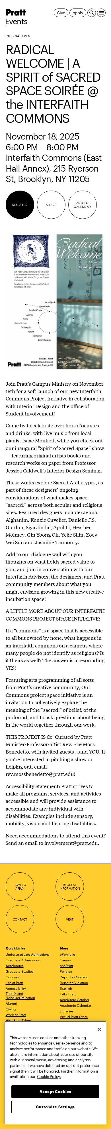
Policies (66, 971)
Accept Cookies (55, 1091)
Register (20, 204)
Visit (69, 919)
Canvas (65, 960)
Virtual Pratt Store (74, 1017)
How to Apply (19, 886)
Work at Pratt (16, 1015)
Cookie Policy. (49, 1076)
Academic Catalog (74, 1000)
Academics (15, 966)
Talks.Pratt (68, 994)
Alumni (11, 1003)
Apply (78, 12)
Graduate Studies (20, 971)
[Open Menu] (101, 13)
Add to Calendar (82, 204)
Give (61, 12)
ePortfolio (67, 954)
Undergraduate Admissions (28, 954)
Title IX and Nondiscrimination (20, 995)
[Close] (99, 1029)
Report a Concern (74, 977)
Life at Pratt (14, 983)
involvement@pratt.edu (71, 842)
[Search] (91, 13)
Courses (12, 977)
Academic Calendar (75, 1005)
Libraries (67, 1011)
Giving (11, 1009)
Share (51, 204)
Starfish (66, 988)
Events (16, 21)
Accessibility (16, 988)
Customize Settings (55, 1107)
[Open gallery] (56, 301)
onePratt (66, 966)
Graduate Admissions (23, 960)
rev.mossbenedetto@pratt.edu (40, 773)
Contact (20, 919)
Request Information (69, 886)
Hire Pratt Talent (18, 1020)
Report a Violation (74, 983)
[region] (55, 1072)
